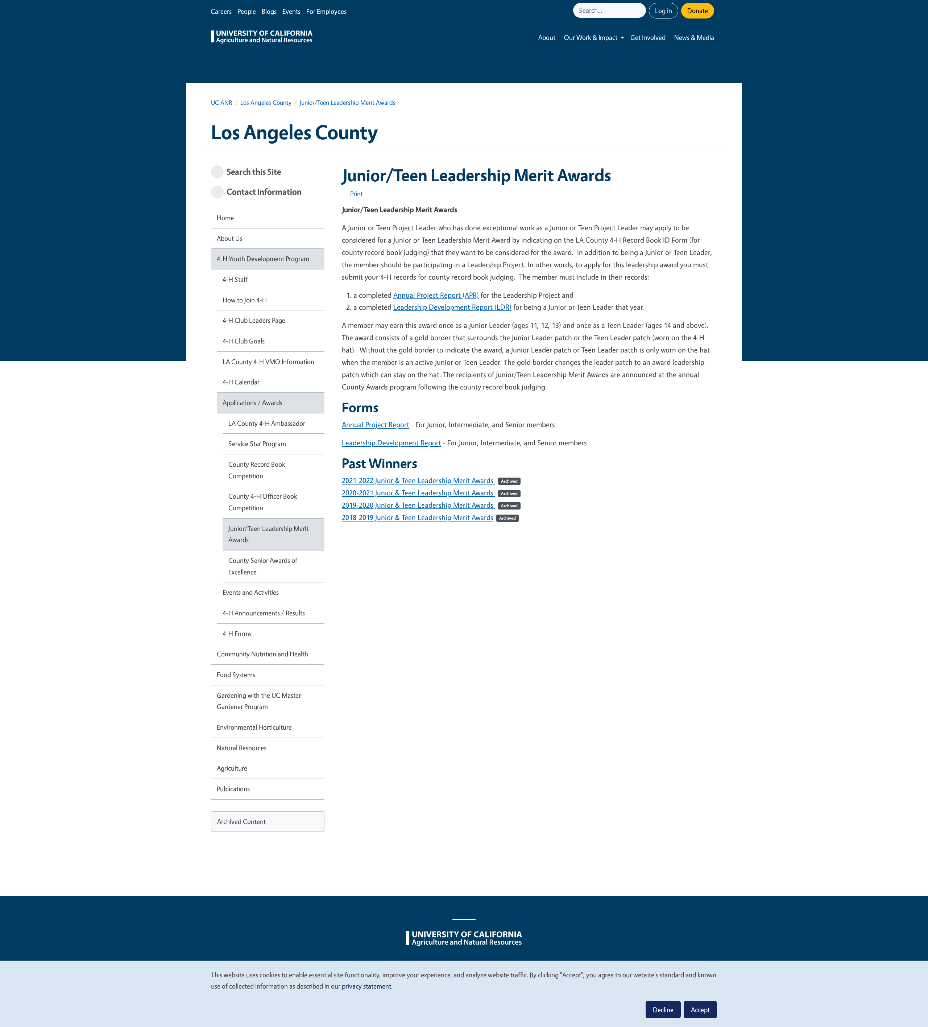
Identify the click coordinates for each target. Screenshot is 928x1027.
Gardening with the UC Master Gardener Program (259, 701)
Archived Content (241, 821)
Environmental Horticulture (254, 727)
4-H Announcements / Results (264, 613)
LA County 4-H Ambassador (266, 423)
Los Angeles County (265, 102)
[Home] (261, 37)
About (546, 37)
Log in (663, 10)
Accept (700, 1009)
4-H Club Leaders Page (254, 320)
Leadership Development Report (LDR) (452, 307)
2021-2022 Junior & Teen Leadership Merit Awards (430, 480)
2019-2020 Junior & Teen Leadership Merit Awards (430, 505)
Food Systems (236, 674)
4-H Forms (237, 633)
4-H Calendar (241, 382)
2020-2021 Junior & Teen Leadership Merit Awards (430, 492)
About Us (229, 238)
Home (225, 217)
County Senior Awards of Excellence (262, 566)
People (246, 11)
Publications (233, 788)
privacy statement (366, 986)
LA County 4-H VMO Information (268, 361)
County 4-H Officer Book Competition (262, 502)
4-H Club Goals (244, 341)
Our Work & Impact (590, 37)
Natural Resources (241, 747)
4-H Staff (235, 279)
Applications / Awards (252, 402)
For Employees (326, 11)
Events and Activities (251, 592)
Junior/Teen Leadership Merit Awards (268, 534)
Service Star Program (257, 443)
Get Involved (648, 37)
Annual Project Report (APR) (436, 295)
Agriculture (232, 768)
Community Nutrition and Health (262, 653)
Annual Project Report (375, 424)
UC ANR (221, 102)
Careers (221, 11)
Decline (663, 1009)
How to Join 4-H (245, 300)
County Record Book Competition (256, 470)
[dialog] (464, 993)
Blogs (269, 11)
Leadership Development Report (391, 442)
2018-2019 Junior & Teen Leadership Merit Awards (429, 517)
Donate (697, 10)
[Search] (641, 10)
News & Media (694, 37)
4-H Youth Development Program (263, 258)
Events (291, 11)
